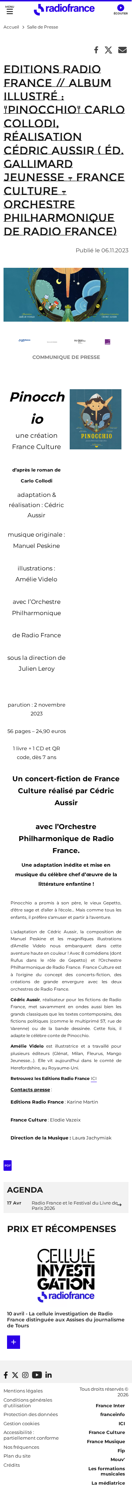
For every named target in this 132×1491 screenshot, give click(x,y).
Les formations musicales (106, 1471)
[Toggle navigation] (10, 10)
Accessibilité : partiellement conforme (31, 1435)
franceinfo (112, 1414)
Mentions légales (23, 1391)
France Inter (110, 1405)
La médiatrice (108, 1483)
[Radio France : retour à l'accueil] (64, 9)
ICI (94, 1078)
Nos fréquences (21, 1447)
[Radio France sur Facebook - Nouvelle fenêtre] (6, 1375)
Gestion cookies (21, 1423)
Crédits (12, 1465)
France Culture (107, 1432)
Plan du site (17, 1456)
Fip (121, 1450)
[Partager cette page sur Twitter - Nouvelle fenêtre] (108, 50)
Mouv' (118, 1459)
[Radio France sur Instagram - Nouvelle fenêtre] (25, 1375)
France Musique (106, 1441)
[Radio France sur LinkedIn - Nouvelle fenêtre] (48, 1375)
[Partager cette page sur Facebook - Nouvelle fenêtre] (96, 50)
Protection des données (31, 1414)
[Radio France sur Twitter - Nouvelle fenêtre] (15, 1375)
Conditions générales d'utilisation (28, 1402)
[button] (120, 9)
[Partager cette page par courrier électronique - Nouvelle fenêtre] (122, 50)
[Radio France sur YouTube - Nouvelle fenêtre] (37, 1374)
